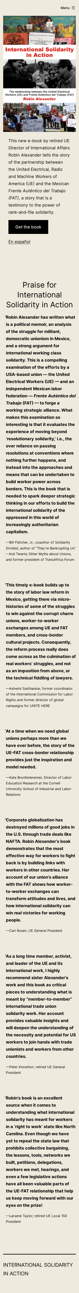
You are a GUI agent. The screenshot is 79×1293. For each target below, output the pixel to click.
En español (19, 241)
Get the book (28, 226)
